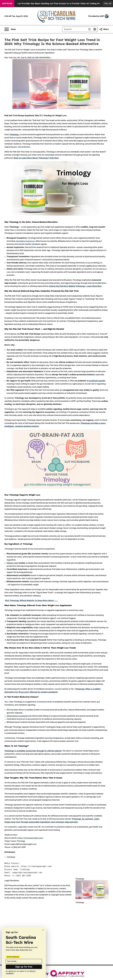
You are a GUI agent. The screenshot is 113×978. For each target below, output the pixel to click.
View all (107, 3)
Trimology (11, 857)
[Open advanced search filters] (94, 29)
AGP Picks (7, 3)
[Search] (89, 29)
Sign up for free (23, 966)
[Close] (43, 930)
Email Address (13, 957)
